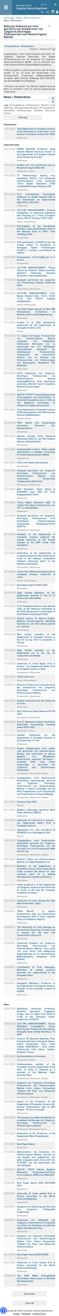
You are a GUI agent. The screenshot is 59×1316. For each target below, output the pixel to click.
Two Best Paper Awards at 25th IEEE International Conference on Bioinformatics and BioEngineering (36, 312)
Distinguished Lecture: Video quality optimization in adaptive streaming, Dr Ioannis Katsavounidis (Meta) (36, 452)
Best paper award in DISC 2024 (32, 585)
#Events (45, 105)
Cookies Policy (39, 1314)
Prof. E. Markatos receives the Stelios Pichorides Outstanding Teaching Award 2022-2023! (36, 724)
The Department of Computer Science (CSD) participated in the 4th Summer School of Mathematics (36, 412)
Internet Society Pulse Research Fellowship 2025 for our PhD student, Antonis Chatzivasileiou (36, 439)
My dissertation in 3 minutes (31, 1056)
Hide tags (22, 117)
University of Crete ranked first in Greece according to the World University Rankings (36, 1196)
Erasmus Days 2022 (27, 802)
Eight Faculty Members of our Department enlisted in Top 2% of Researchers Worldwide (36, 595)
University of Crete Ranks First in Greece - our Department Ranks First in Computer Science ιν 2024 (36, 666)
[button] (3, 1310)
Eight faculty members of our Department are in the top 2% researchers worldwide (36, 653)
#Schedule (9, 110)
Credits (16, 1314)
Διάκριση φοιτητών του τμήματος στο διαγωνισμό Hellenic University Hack (36, 283)
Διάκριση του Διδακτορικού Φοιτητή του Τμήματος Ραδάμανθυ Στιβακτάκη (36, 1209)
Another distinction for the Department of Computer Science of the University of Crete (36, 738)
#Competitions (12, 46)
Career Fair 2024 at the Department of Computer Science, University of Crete (36, 574)
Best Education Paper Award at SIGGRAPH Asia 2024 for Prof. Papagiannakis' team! (36, 492)
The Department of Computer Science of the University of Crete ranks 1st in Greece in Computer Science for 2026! (36, 131)
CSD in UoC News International (32, 462)
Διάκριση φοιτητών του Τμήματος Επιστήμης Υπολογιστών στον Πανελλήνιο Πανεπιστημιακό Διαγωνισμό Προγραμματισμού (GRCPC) (36, 521)
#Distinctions (27, 46)
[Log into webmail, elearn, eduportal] (57, 12)
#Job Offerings (30, 581)
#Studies (38, 110)
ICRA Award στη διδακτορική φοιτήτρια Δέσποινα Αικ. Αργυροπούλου (36, 425)
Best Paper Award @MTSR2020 (32, 1254)
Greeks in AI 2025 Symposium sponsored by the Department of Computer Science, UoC (36, 325)
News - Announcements (28, 18)
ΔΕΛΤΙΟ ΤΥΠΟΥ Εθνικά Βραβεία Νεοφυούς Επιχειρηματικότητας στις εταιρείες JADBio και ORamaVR (36, 1172)
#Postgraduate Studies (26, 108)
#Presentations (47, 108)
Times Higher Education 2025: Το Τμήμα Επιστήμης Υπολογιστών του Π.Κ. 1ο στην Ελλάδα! (36, 505)
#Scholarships (24, 110)
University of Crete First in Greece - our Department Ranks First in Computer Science (36, 823)
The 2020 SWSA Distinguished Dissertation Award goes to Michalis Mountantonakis (36, 1278)
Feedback (26, 1314)
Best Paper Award (26, 1144)
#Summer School (24, 418)
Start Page (9, 18)
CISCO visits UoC (25, 677)
